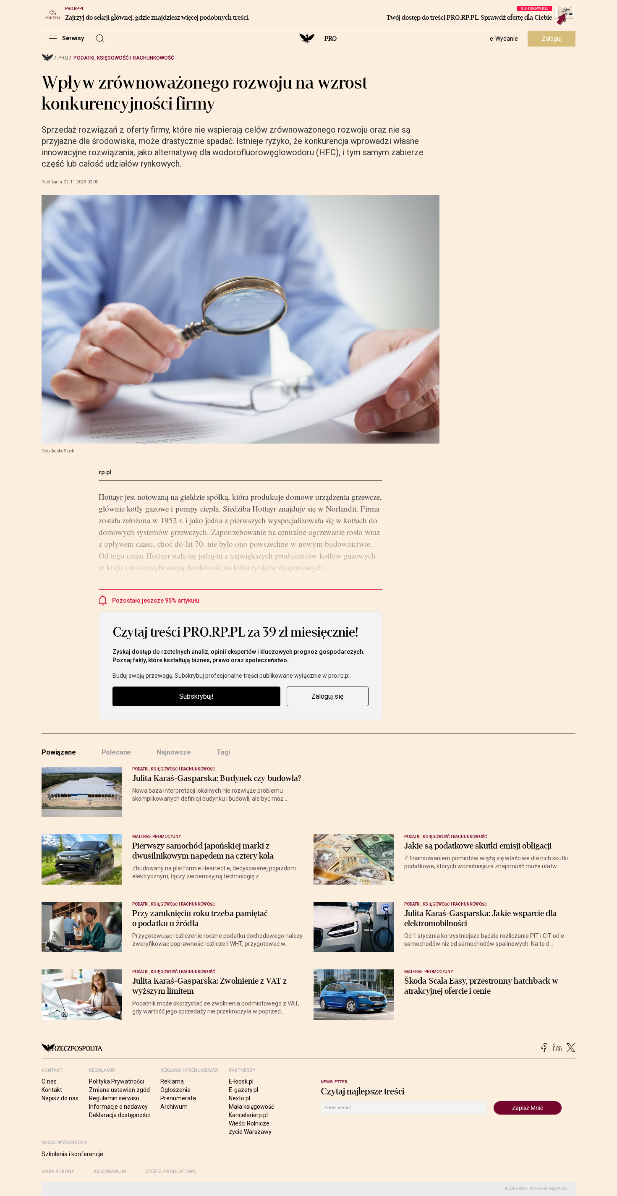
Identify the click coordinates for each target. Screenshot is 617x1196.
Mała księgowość (251, 1106)
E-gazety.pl (243, 1089)
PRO (330, 38)
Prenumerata (178, 1098)
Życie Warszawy (250, 1131)
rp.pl (105, 472)
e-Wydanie (504, 38)
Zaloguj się (327, 696)
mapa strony (58, 1171)
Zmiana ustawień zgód (119, 1089)
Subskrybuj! (196, 696)
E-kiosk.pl (241, 1081)
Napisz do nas (60, 1098)
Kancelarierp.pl (248, 1115)
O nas (49, 1081)
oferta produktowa (170, 1171)
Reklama (172, 1081)
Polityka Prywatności (116, 1081)
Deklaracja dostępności (119, 1115)
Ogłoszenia (175, 1089)
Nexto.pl (239, 1098)
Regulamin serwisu (114, 1098)
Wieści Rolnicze (249, 1123)
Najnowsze (174, 752)
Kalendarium (110, 1171)
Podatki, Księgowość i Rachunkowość (123, 58)
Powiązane (59, 752)
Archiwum (174, 1106)
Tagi (223, 752)
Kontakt (52, 1089)
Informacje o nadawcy (118, 1106)
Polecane (116, 752)
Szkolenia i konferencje (72, 1154)
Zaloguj (552, 38)
